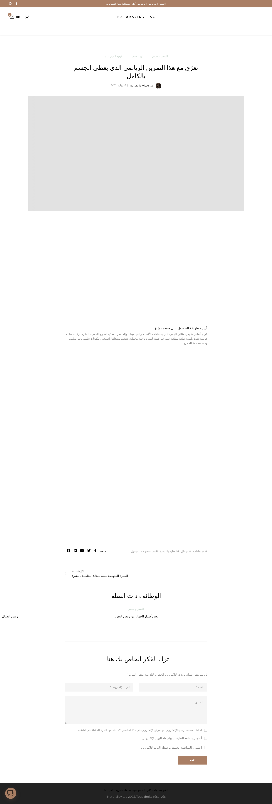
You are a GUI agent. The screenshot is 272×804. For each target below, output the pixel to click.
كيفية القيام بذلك (113, 56)
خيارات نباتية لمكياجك (37, 616)
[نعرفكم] (68, 551)
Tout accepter (48, 56)
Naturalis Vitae (142, 85)
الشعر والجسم (160, 56)
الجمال (185, 551)
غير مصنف (137, 56)
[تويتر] (89, 551)
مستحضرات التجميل (143, 551)
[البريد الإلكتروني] (82, 551)
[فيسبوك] (95, 551)
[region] (48, 36)
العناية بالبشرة (168, 551)
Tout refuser (28, 47)
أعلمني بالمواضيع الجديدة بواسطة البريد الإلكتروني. (171, 752)
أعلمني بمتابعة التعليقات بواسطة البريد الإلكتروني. (172, 743)
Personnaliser (64, 47)
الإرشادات (199, 551)
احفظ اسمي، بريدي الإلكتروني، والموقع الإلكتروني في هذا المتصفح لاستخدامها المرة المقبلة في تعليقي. (140, 734)
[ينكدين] (75, 551)
